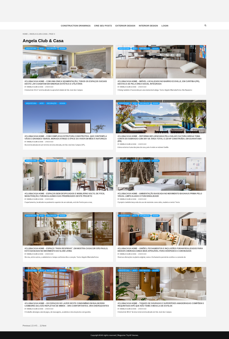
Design (62, 48)
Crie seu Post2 (103, 26)
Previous (26, 326)
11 (41, 326)
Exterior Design (125, 26)
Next (44, 326)
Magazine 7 (122, 335)
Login (164, 26)
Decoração (51, 48)
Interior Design (148, 26)
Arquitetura (31, 48)
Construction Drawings (76, 26)
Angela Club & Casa (35, 87)
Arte (42, 48)
